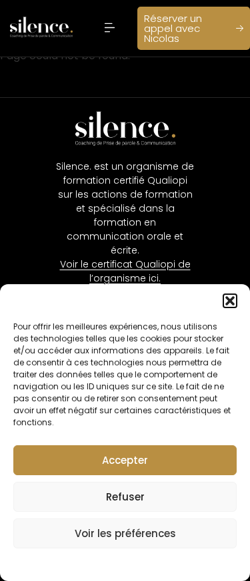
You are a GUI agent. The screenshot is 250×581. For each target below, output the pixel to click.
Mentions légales (111, 563)
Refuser (125, 497)
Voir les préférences (125, 533)
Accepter (125, 460)
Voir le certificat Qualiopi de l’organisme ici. (125, 271)
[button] (230, 300)
